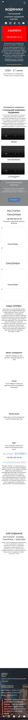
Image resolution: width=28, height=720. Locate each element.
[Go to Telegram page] (7, 23)
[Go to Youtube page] (23, 23)
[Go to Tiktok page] (15, 23)
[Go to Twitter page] (20, 23)
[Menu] (25, 2)
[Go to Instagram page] (11, 23)
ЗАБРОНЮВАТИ (14, 199)
